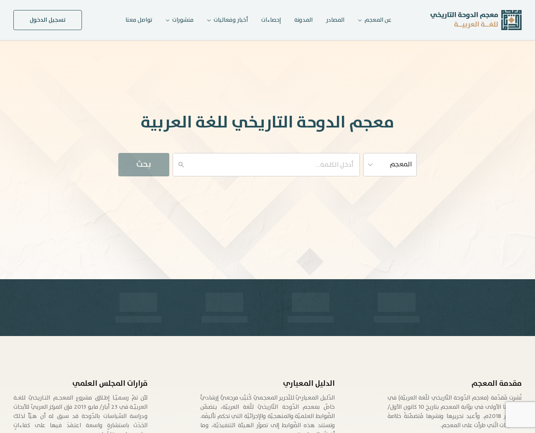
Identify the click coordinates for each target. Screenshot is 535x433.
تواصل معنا (138, 20)
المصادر (335, 20)
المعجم (401, 164)
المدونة (303, 20)
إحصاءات (271, 20)
